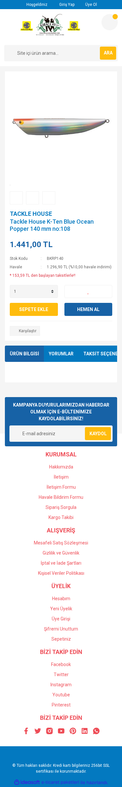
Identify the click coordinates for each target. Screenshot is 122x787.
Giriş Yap (66, 4)
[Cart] (110, 22)
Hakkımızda (61, 466)
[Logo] (50, 27)
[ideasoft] (27, 783)
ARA (108, 52)
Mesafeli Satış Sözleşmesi (61, 542)
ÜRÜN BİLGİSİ (24, 353)
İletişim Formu (61, 487)
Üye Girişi (61, 618)
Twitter (61, 674)
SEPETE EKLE (33, 309)
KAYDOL (98, 433)
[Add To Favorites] (88, 291)
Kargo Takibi (61, 517)
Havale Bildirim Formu (61, 497)
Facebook (61, 664)
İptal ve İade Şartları (61, 563)
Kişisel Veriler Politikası (61, 573)
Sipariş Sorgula (61, 507)
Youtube (61, 694)
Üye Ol (90, 4)
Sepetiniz (61, 639)
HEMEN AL (88, 309)
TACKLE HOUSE (31, 213)
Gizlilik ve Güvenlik (61, 553)
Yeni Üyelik (61, 608)
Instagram (61, 684)
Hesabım (61, 598)
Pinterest (61, 704)
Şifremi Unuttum (61, 628)
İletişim (61, 477)
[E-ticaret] (60, 782)
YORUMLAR (61, 353)
